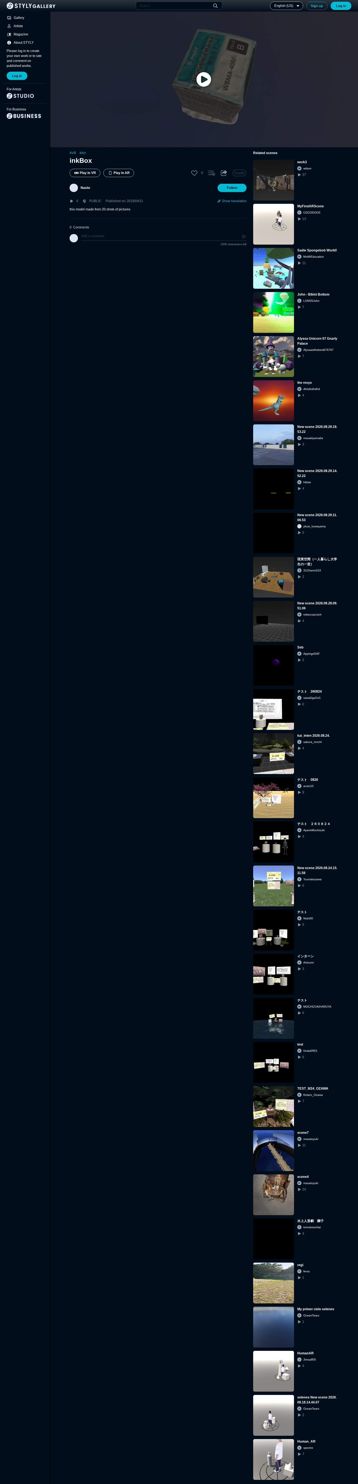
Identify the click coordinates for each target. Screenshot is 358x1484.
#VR (73, 153)
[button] (194, 173)
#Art (83, 153)
